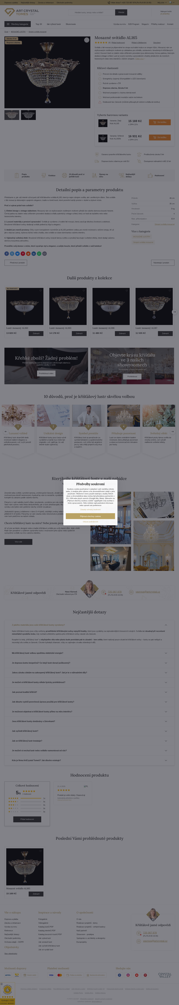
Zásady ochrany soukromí (90, 509)
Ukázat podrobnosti (90, 522)
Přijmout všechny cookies (90, 516)
